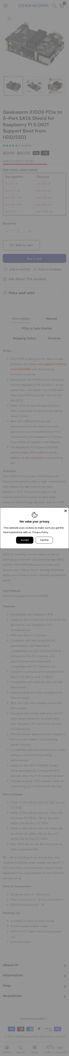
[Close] (65, 511)
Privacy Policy (40, 532)
